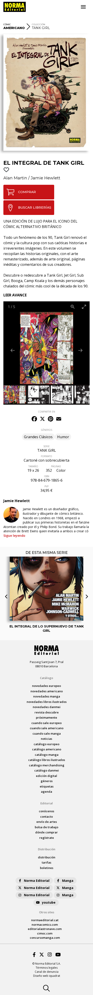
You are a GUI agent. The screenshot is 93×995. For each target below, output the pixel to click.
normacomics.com (45, 925)
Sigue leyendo (14, 535)
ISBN (46, 476)
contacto (46, 817)
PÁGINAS (56, 466)
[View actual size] (72, 306)
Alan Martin (15, 178)
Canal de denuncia (46, 972)
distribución (46, 857)
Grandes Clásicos (38, 436)
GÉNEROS (46, 429)
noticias (46, 739)
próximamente (46, 717)
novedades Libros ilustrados (47, 702)
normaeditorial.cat (44, 920)
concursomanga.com (45, 938)
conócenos (46, 811)
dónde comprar (46, 832)
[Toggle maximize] (84, 306)
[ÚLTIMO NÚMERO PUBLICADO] (46, 566)
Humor (63, 436)
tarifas (46, 862)
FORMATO (46, 456)
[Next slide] (80, 350)
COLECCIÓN (38, 24)
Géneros (47, 781)
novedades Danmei (46, 707)
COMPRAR (27, 192)
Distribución (46, 849)
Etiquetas (46, 786)
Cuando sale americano (46, 728)
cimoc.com (44, 933)
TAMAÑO (33, 466)
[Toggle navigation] (83, 6)
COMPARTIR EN (46, 411)
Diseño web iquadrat (46, 976)
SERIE (46, 446)
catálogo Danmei (46, 770)
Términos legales (47, 968)
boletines (46, 868)
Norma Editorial (36, 880)
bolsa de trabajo (46, 827)
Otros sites (46, 912)
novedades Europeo (46, 686)
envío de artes (46, 822)
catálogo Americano (46, 749)
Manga (67, 880)
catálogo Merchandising (46, 765)
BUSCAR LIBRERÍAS (34, 207)
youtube (49, 902)
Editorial (46, 803)
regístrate (46, 838)
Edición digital (46, 776)
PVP (46, 486)
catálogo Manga (46, 755)
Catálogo (46, 678)
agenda (46, 792)
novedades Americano (46, 691)
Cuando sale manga (47, 733)
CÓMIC (7, 24)
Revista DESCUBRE (47, 712)
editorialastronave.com (45, 929)
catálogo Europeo (46, 744)
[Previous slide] (12, 350)
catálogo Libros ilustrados (46, 760)
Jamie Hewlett (45, 178)
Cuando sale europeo (46, 723)
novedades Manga (46, 696)
